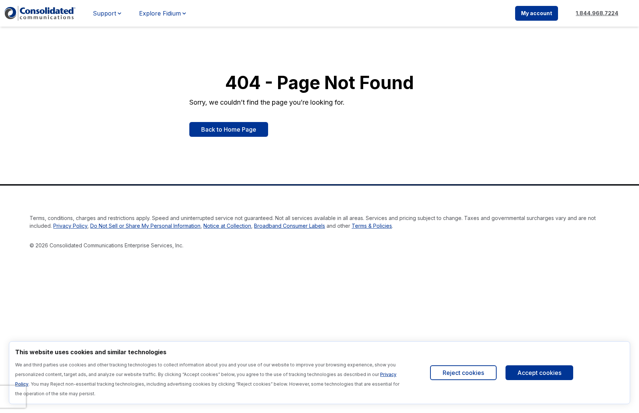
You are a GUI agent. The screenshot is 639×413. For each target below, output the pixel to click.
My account (536, 13)
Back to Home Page (228, 129)
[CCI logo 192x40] (40, 13)
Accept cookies (539, 372)
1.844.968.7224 (597, 13)
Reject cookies (463, 372)
